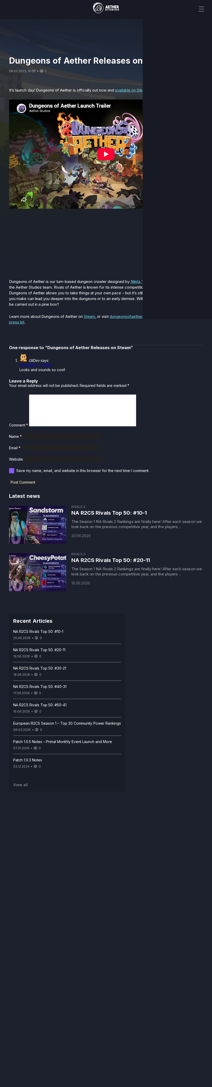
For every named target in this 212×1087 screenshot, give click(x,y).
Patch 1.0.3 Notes (27, 760)
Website (16, 459)
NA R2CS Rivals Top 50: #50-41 (39, 705)
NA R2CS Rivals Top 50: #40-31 (39, 686)
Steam (89, 316)
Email (14, 448)
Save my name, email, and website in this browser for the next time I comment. (82, 470)
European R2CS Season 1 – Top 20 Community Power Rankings (67, 723)
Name (15, 436)
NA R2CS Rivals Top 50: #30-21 (39, 668)
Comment (18, 425)
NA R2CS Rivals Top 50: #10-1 (38, 631)
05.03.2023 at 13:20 (35, 365)
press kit (16, 322)
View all (20, 785)
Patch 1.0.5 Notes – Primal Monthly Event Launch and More (62, 741)
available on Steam (131, 90)
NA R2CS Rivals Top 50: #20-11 (39, 650)
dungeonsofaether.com (130, 316)
